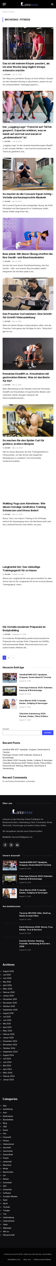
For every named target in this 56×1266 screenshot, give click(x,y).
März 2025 (7, 1031)
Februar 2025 (8, 1034)
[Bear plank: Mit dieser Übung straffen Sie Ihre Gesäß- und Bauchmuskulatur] (28, 234)
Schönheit (7, 1182)
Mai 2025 (7, 1024)
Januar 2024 (8, 1079)
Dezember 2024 (10, 1041)
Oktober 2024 (9, 1048)
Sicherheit (7, 1189)
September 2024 (10, 1052)
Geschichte (8, 1151)
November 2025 (10, 1003)
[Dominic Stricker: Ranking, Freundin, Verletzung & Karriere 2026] (10, 944)
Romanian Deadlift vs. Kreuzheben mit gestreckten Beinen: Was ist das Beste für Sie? (26, 377)
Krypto (6, 1158)
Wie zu (6, 1231)
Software (7, 1193)
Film (4, 1133)
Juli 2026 (7, 975)
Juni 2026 (7, 978)
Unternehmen (9, 1221)
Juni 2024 (7, 1062)
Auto (5, 1112)
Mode (5, 1168)
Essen (5, 1130)
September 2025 (10, 1010)
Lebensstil (7, 1161)
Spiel (5, 1200)
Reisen (6, 1179)
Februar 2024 (9, 1076)
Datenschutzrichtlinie (42, 1259)
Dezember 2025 (10, 999)
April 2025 (7, 1027)
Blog (5, 1123)
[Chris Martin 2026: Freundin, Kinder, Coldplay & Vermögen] (10, 704)
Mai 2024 (7, 1065)
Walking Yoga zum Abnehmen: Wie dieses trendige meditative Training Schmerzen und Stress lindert (24, 507)
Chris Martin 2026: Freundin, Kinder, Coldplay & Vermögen (27, 760)
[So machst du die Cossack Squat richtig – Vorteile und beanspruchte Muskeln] (28, 174)
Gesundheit (8, 1154)
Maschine (7, 1165)
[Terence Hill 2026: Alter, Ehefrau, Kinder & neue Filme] (10, 916)
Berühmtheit (8, 1120)
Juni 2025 (7, 1020)
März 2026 (7, 989)
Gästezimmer (8, 1144)
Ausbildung (8, 1109)
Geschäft (7, 1147)
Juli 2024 (7, 1059)
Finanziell (7, 1137)
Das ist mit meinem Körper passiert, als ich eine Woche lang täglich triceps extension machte (26, 67)
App (5, 1105)
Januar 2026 (8, 996)
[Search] (52, 4)
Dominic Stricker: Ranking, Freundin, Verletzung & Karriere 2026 (34, 944)
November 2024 (10, 1044)
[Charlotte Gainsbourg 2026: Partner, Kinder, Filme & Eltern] (10, 717)
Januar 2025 (8, 1038)
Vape (5, 1224)
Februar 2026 (9, 992)
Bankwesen (8, 1116)
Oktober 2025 (9, 1006)
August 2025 (8, 1013)
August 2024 (8, 1055)
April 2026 (7, 985)
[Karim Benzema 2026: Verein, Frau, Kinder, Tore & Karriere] (10, 930)
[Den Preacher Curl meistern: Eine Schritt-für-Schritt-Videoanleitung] (28, 294)
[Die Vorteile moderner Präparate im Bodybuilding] (28, 607)
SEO (5, 1186)
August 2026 (8, 971)
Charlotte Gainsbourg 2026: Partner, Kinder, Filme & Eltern (27, 763)
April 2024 (7, 1069)
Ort (4, 1175)
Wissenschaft (8, 1235)
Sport (5, 1203)
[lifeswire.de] (29, 4)
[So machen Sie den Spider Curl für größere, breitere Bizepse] (28, 420)
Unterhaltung (8, 1217)
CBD (5, 1126)
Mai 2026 (7, 982)
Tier (5, 1214)
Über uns (27, 1259)
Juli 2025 (7, 1017)
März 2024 (7, 1073)
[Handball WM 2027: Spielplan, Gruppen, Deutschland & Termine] (10, 678)
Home (5, 12)
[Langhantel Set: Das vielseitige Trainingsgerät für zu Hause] (28, 547)
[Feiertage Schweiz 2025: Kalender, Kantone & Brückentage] (10, 691)
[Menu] (4, 4)
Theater (6, 1210)
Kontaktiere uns (14, 1259)
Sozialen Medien (10, 1196)
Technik (6, 1207)
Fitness (6, 1140)
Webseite (7, 1228)
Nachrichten (8, 1172)
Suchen (6, 729)
